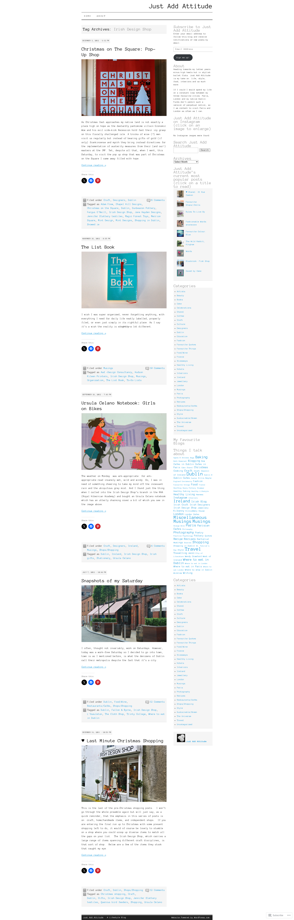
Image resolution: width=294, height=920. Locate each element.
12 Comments (157, 702)
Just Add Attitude (181, 6)
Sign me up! (183, 58)
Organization (95, 380)
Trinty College (136, 714)
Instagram (180, 497)
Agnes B (177, 458)
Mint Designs (124, 220)
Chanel (180, 312)
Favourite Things (186, 349)
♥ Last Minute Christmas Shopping (122, 740)
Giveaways (182, 361)
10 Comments (157, 368)
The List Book (98, 247)
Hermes (199, 495)
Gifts (101, 898)
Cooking (178, 471)
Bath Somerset (180, 461)
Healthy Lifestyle (200, 491)
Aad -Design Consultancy (116, 372)
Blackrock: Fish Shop (198, 261)
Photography (183, 398)
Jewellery (182, 381)
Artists (181, 291)
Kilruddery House (195, 511)
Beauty (180, 296)
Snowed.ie (93, 224)
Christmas (201, 467)
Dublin (132, 200)
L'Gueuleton (94, 714)
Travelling (180, 553)
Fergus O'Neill (96, 212)
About (101, 16)
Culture (181, 324)
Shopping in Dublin (147, 220)
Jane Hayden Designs (148, 212)
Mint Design (105, 220)
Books (180, 300)
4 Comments (158, 546)
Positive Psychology (183, 536)
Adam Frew (107, 204)
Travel (180, 426)
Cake (179, 304)
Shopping (136, 902)
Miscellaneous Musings (190, 519)
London (180, 385)
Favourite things (182, 485)
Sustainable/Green (187, 418)
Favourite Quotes (186, 345)
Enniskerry (187, 481)
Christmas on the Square (103, 208)
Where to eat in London (196, 563)
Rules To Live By (195, 212)
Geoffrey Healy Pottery (185, 488)
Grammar (200, 488)
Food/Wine (121, 702)
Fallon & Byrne (121, 710)
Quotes (208, 536)
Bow (203, 461)
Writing (188, 573)
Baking (201, 457)
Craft (107, 200)
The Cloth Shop (114, 714)
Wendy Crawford (193, 556)
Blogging (194, 460)
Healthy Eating (182, 491)
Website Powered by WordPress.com (191, 917)
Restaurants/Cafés (98, 706)
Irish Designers (200, 505)
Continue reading (93, 165)
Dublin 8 (208, 475)
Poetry (199, 533)
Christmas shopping (113, 894)
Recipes (181, 402)
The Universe (184, 422)
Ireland (133, 546)
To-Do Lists (134, 380)
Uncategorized (184, 430)
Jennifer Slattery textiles (105, 216)
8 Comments (158, 200)
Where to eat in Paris (188, 566)
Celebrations (184, 308)
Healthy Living (185, 365)
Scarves (187, 543)
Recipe (178, 538)
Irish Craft (181, 505)
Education (182, 336)
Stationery (103, 558)
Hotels (180, 369)
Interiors (182, 373)
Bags (192, 458)
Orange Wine (179, 526)
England (177, 481)
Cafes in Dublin (184, 464)
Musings (108, 368)
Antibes (185, 458)
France (180, 357)
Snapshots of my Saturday (112, 580)
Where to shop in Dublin (198, 570)
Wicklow (178, 573)
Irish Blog (199, 501)
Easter (194, 478)
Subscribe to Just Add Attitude (192, 28)
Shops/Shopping (109, 550)
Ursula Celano (122, 558)
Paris (180, 394)
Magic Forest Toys (137, 216)
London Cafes (192, 514)
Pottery (199, 536)
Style (180, 414)
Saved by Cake (193, 271)
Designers (119, 200)
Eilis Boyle (204, 478)
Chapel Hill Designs (129, 204)
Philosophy (187, 529)
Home (87, 16)
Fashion (181, 340)
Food (194, 484)
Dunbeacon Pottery (143, 208)
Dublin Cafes (182, 478)
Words (189, 251)
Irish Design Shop (120, 212)
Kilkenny (179, 511)
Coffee (180, 316)
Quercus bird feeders (114, 902)
